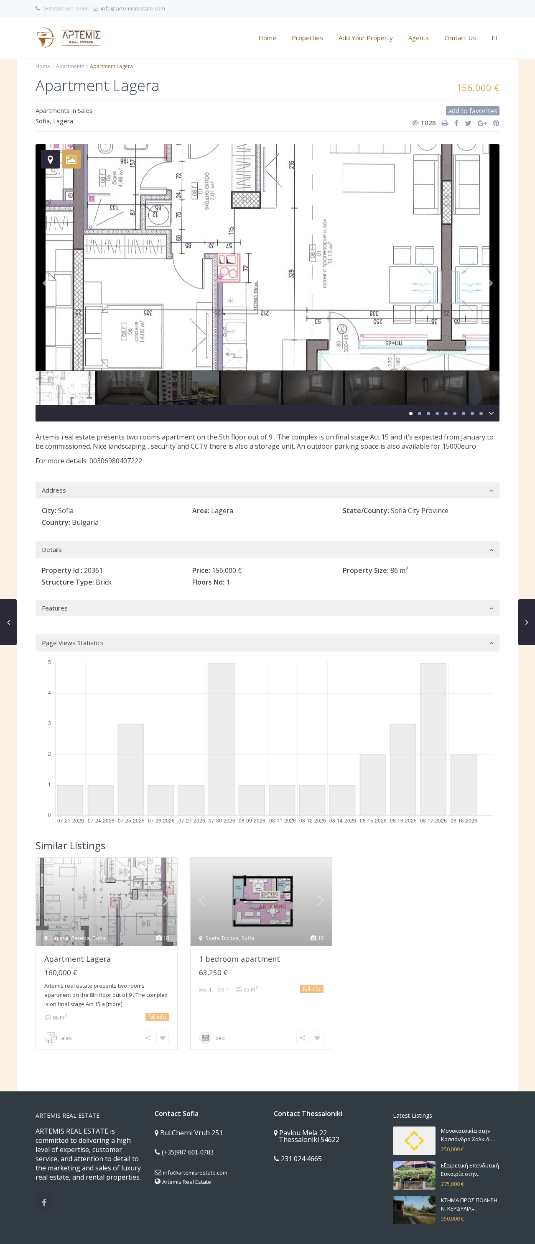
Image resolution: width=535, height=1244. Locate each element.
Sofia (43, 121)
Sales (85, 110)
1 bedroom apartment (239, 959)
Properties (307, 37)
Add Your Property (366, 37)
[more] (114, 1004)
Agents (418, 37)
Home (267, 37)
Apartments (70, 66)
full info (157, 1016)
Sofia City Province (419, 510)
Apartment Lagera (77, 959)
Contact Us (460, 37)
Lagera (63, 121)
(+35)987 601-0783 (65, 8)
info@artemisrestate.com (195, 1172)
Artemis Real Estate (186, 1181)
